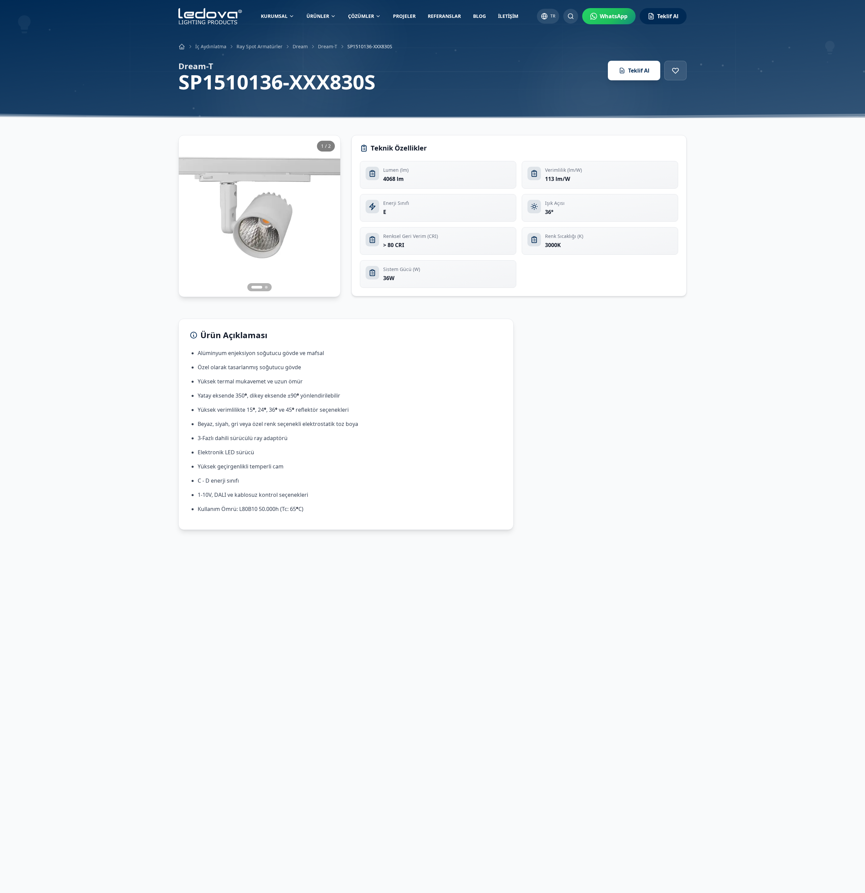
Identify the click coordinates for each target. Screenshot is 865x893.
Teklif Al (638, 70)
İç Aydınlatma (210, 46)
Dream (300, 46)
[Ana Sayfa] (181, 46)
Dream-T (327, 46)
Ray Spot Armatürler (259, 46)
